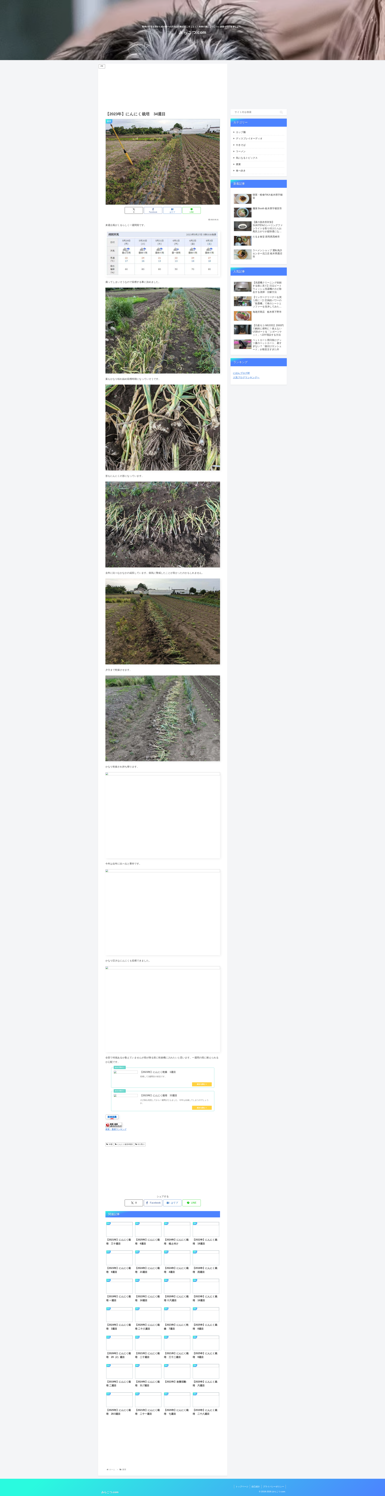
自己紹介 (255, 1486)
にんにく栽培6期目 (125, 1144)
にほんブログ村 (241, 373)
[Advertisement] (162, 87)
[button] (281, 112)
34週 (110, 1144)
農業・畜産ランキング (115, 1129)
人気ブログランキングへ (246, 377)
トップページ (242, 1486)
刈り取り (141, 1144)
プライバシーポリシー (273, 1486)
